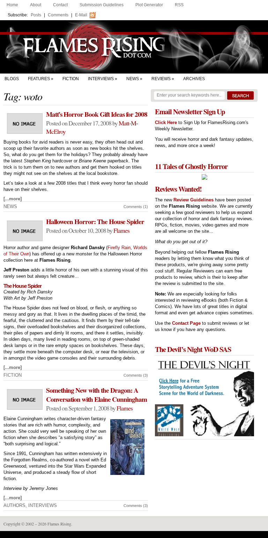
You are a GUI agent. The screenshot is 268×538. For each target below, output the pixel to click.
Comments (58, 15)
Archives (194, 78)
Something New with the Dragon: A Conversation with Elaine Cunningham (96, 394)
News (132, 78)
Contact (60, 4)
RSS (179, 4)
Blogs (12, 78)
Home (12, 4)
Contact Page (186, 323)
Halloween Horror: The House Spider (95, 221)
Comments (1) (136, 207)
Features (39, 78)
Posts (36, 15)
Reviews (161, 78)
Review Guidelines (193, 199)
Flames (121, 230)
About (35, 4)
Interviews (101, 78)
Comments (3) (136, 375)
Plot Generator (149, 4)
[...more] (12, 198)
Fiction (70, 78)
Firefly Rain (119, 247)
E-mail (81, 15)
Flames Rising (134, 47)
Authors (14, 505)
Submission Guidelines (102, 4)
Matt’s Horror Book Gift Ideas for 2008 (96, 114)
